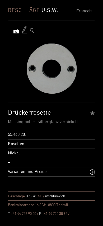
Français (84, 11)
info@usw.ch (55, 196)
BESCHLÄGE (33, 10)
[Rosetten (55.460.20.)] (32, 30)
